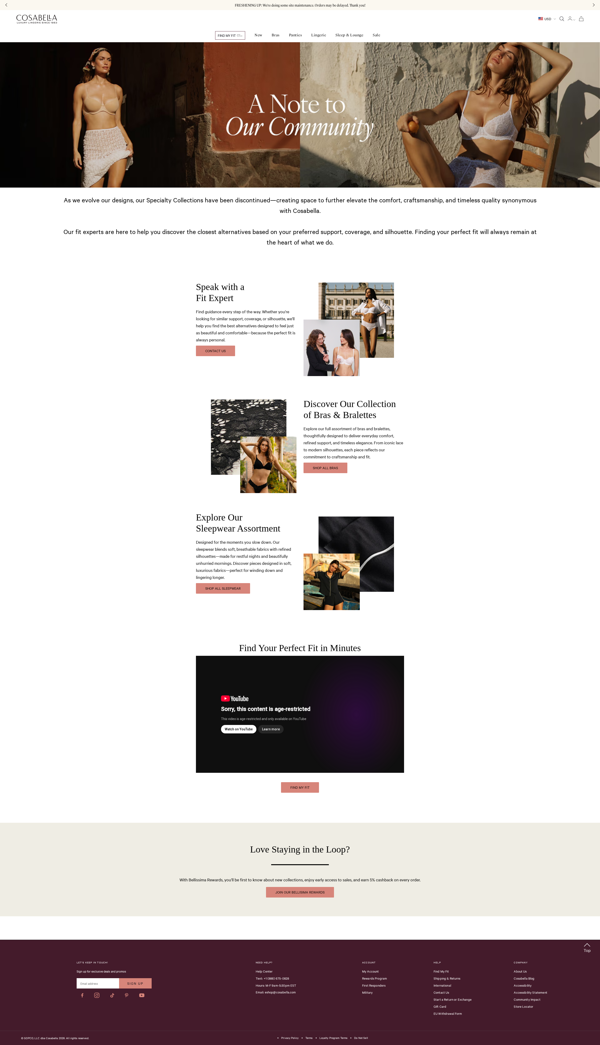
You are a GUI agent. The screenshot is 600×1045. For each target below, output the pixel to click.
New (258, 35)
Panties (295, 35)
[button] (587, 946)
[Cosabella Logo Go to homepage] (36, 19)
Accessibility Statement (530, 992)
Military (367, 992)
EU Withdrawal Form (448, 1013)
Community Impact (527, 999)
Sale (376, 35)
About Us (520, 971)
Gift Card (440, 1006)
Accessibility (523, 985)
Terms (309, 1038)
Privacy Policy (290, 1038)
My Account (370, 971)
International (442, 985)
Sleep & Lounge (349, 35)
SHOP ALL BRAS (325, 467)
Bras (276, 35)
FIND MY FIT (300, 787)
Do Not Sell (361, 1038)
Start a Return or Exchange (453, 999)
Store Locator (523, 1006)
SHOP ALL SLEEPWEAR (223, 588)
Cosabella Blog (524, 978)
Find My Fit (227, 35)
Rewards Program (374, 978)
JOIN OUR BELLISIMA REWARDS (300, 892)
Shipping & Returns (447, 978)
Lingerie (318, 35)
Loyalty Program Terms (333, 1038)
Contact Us (441, 992)
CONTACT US (215, 350)
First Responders (374, 985)
